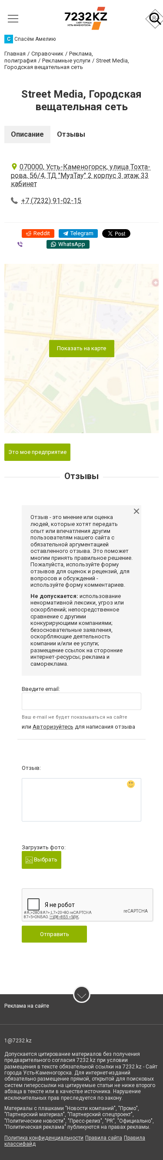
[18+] (86, 18)
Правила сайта (103, 1138)
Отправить (54, 934)
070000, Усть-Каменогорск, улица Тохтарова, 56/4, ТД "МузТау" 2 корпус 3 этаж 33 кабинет (80, 175)
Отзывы (71, 134)
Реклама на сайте (26, 1006)
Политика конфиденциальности (43, 1138)
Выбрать (45, 859)
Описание (27, 134)
